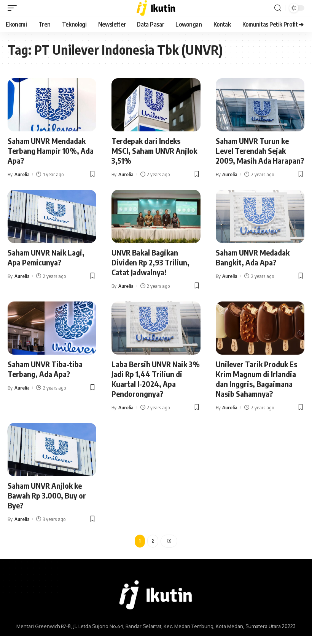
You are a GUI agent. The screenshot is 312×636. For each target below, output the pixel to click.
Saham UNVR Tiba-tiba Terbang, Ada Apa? (45, 369)
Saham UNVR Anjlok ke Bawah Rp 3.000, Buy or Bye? (47, 495)
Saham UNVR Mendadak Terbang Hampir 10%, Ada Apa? (51, 150)
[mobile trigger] (14, 8)
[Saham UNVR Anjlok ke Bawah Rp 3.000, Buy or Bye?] (52, 449)
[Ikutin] (156, 8)
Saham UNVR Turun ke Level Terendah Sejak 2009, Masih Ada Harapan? (260, 150)
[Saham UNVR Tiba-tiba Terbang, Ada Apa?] (52, 328)
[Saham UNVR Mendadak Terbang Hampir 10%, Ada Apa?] (52, 104)
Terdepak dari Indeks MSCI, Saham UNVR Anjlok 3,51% (154, 150)
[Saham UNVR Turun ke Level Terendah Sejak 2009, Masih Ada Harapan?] (260, 104)
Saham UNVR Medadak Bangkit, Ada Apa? (253, 257)
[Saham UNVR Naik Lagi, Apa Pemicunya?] (52, 216)
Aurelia (22, 174)
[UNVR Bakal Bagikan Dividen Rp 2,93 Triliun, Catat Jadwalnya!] (155, 216)
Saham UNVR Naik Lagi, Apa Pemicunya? (46, 257)
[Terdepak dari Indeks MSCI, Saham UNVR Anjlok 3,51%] (155, 104)
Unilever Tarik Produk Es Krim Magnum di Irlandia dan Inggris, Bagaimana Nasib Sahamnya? (256, 378)
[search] (277, 8)
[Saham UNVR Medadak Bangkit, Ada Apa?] (260, 216)
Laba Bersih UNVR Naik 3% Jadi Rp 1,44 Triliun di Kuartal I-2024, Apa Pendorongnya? (155, 378)
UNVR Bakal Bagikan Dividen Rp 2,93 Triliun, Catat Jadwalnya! (150, 262)
